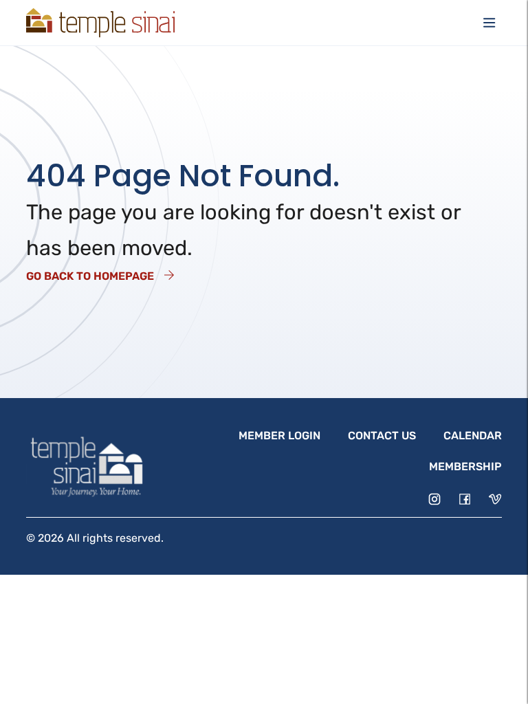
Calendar (472, 435)
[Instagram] (434, 499)
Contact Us (382, 435)
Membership (465, 466)
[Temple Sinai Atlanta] (100, 23)
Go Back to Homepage (90, 276)
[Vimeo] (495, 499)
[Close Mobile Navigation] (489, 23)
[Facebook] (465, 499)
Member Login (279, 435)
